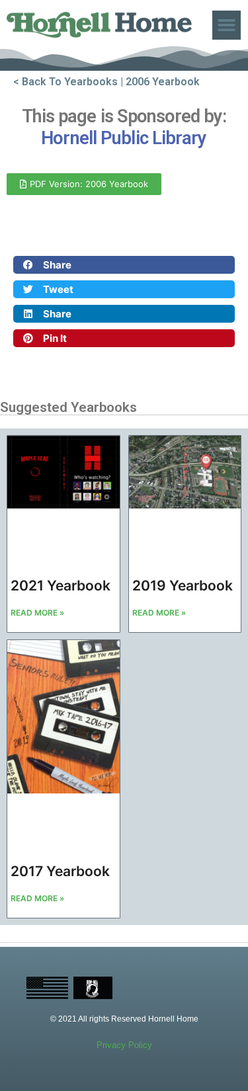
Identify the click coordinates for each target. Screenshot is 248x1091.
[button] (226, 25)
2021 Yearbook (60, 585)
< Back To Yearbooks (65, 81)
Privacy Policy (124, 1045)
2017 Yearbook (60, 871)
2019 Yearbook (182, 585)
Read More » (37, 613)
